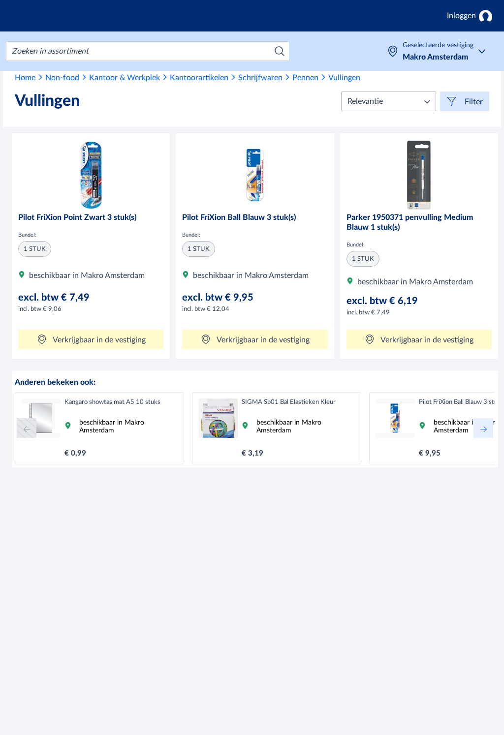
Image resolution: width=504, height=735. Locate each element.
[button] (388, 101)
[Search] (279, 51)
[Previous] (26, 428)
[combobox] (147, 51)
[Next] (483, 428)
